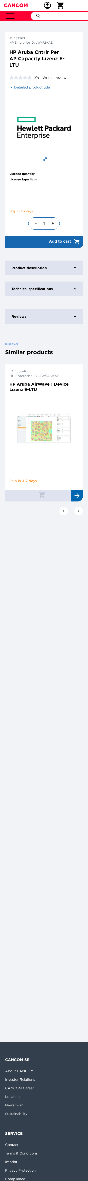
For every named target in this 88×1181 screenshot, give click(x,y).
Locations (13, 1096)
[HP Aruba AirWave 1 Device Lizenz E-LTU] (44, 428)
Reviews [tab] (19, 316)
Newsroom (14, 1105)
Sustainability (16, 1114)
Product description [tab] (29, 268)
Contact (11, 1145)
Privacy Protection (20, 1170)
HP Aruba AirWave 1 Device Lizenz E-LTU (39, 386)
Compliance (15, 1179)
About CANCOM (19, 1071)
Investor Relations (20, 1079)
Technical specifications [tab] (32, 289)
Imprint (11, 1162)
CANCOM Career (19, 1088)
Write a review (54, 77)
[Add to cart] (42, 495)
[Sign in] (47, 5)
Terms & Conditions (21, 1153)
